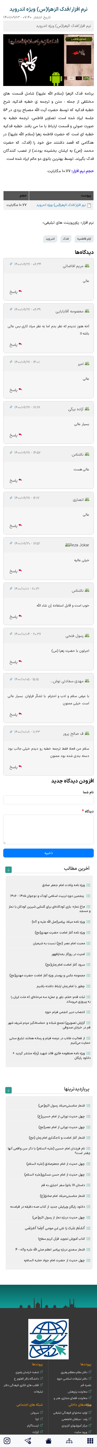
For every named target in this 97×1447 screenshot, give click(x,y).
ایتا (37, 1419)
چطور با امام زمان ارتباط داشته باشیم (61, 986)
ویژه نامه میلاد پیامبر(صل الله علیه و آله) (58, 921)
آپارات (36, 1432)
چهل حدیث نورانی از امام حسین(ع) (61, 1116)
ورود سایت (81, 1432)
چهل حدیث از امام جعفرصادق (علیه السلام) (55, 1164)
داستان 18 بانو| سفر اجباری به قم (63, 1185)
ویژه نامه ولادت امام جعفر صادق (63, 885)
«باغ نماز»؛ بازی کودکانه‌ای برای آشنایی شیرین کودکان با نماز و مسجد (50, 909)
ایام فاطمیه (84, 238)
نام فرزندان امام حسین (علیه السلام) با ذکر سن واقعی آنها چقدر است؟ (49, 1151)
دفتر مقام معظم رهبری (74, 1372)
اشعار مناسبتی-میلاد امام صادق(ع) (62, 1196)
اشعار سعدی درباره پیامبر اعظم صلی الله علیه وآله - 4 (50, 1249)
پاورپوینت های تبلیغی (61, 223)
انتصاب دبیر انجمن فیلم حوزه (65, 1012)
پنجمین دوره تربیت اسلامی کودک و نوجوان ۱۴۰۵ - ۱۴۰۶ (47, 896)
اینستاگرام (33, 1426)
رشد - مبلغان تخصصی (74, 1419)
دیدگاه (89, 811)
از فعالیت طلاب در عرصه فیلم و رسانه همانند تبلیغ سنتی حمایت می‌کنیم (50, 1040)
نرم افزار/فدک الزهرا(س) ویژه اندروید (61, 205)
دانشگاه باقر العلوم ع (26, 1379)
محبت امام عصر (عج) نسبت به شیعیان (59, 943)
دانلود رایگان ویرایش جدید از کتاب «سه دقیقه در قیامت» (47, 1206)
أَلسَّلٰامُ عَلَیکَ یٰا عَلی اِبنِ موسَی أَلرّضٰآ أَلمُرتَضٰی (55, 1228)
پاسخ (14, 292)
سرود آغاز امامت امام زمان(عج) (65, 964)
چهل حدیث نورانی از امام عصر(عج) (62, 1127)
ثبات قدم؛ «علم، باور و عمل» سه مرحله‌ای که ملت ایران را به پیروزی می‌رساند (51, 999)
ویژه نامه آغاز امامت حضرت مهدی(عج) (60, 932)
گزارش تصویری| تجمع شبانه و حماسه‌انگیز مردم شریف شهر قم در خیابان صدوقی (49, 1025)
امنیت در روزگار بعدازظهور (68, 954)
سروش (35, 1413)
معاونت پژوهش (77, 1392)
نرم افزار (88, 223)
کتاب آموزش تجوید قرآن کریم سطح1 (61, 1238)
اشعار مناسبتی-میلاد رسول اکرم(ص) (61, 1105)
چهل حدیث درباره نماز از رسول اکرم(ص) (58, 1217)
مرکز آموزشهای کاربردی (74, 1426)
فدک (66, 238)
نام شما (88, 792)
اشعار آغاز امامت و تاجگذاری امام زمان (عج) (57, 1137)
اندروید (50, 238)
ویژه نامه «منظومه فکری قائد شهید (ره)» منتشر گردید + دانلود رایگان (51, 1055)
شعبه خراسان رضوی (27, 1372)
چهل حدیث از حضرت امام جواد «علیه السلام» (54, 1260)
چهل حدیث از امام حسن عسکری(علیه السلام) (54, 1174)
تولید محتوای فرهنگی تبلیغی (70, 1413)
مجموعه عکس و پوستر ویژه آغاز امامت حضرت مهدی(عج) (47, 975)
